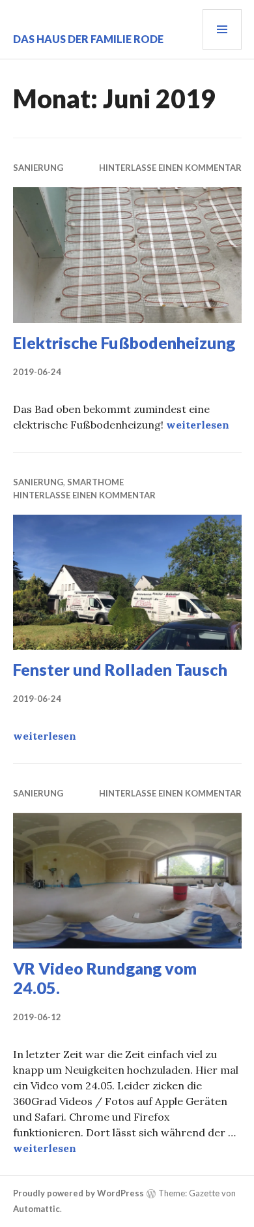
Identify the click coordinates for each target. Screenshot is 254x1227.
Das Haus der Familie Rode (88, 39)
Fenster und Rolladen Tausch (120, 669)
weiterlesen (197, 424)
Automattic (36, 1209)
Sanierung (38, 167)
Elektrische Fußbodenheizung (124, 342)
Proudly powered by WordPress (78, 1193)
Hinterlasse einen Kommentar (170, 167)
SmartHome (95, 482)
